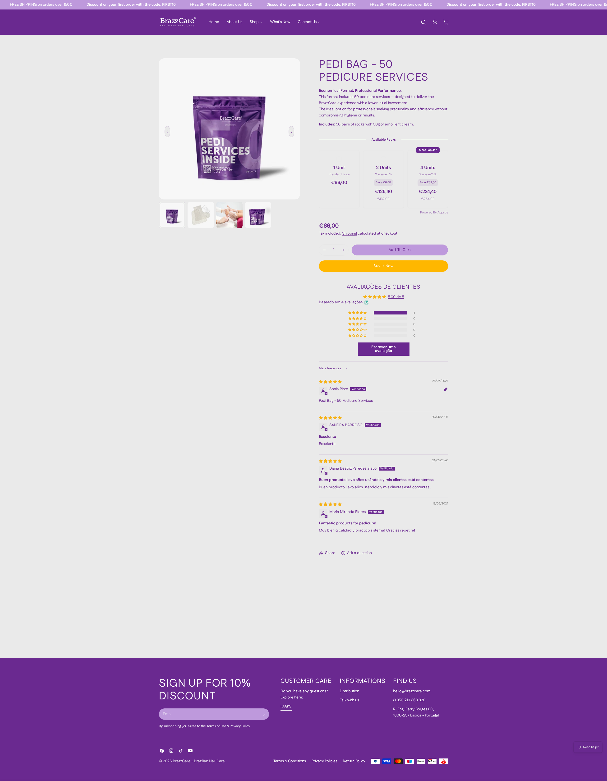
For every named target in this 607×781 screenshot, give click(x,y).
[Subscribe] (264, 714)
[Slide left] (167, 132)
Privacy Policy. (240, 726)
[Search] (423, 22)
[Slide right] (291, 132)
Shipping (349, 233)
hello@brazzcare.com (412, 691)
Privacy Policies (324, 761)
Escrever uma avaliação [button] (383, 349)
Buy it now (383, 266)
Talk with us (349, 700)
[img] (330, 382)
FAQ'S (286, 706)
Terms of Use (216, 726)
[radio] (339, 179)
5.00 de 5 (396, 297)
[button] (357, 312)
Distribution (349, 691)
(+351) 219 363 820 (409, 700)
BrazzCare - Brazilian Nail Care (199, 761)
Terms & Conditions (289, 761)
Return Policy (354, 761)
